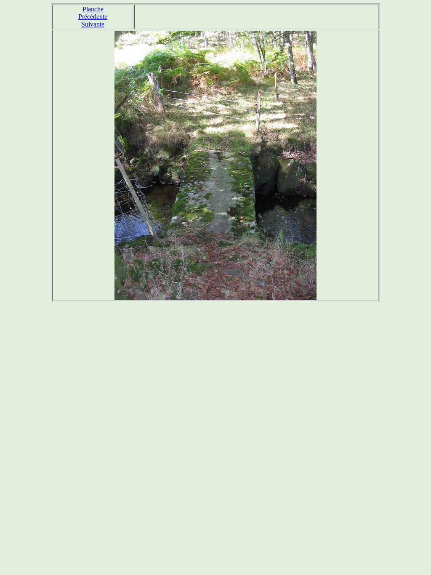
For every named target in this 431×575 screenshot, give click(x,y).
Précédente (92, 16)
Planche (93, 9)
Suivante (92, 24)
